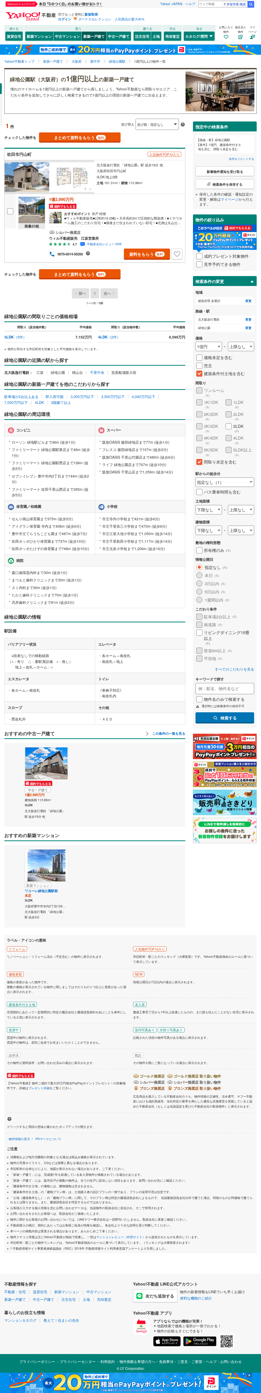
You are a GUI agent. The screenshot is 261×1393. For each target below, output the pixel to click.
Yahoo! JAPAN (171, 3)
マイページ (230, 199)
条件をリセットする (241, 159)
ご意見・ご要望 (189, 1361)
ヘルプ (190, 3)
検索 (250, 4)
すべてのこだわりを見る (234, 669)
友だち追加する (160, 1296)
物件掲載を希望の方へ (137, 1361)
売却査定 (172, 36)
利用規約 (107, 1361)
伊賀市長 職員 (236, 4)
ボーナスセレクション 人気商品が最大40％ (111, 19)
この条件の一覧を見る (168, 733)
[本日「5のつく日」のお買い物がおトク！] (65, 4)
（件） (15, 336)
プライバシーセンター (78, 1361)
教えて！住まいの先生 (61, 1320)
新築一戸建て (94, 36)
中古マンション (67, 36)
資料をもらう (146, 254)
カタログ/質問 (196, 36)
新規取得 (91, 14)
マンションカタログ (20, 1320)
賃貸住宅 (14, 36)
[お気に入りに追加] (176, 254)
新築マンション (39, 36)
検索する (228, 718)
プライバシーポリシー (37, 1361)
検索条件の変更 (209, 281)
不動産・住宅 (15, 1291)
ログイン (64, 19)
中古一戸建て (118, 36)
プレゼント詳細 (39, 1088)
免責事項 (166, 1361)
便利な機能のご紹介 (196, 1298)
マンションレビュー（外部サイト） (120, 1237)
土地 (156, 36)
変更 (248, 301)
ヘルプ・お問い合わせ (224, 1361)
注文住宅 (142, 36)
